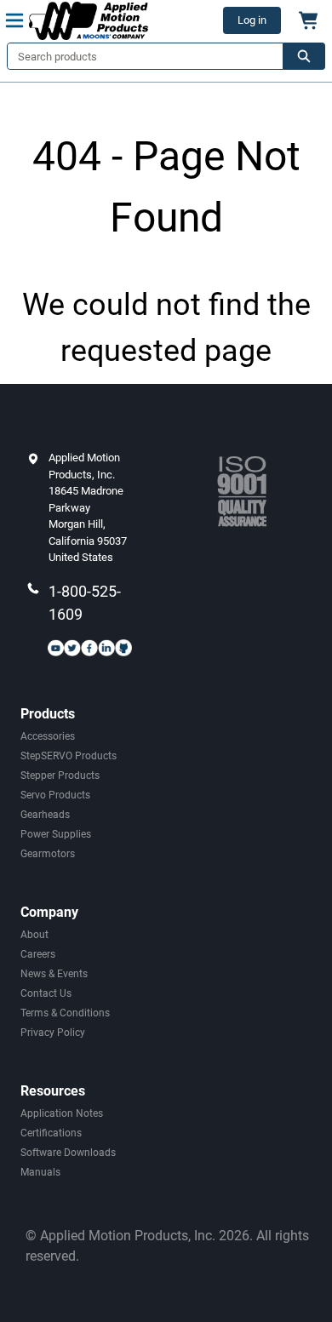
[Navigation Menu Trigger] (14, 20)
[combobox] (138, 56)
